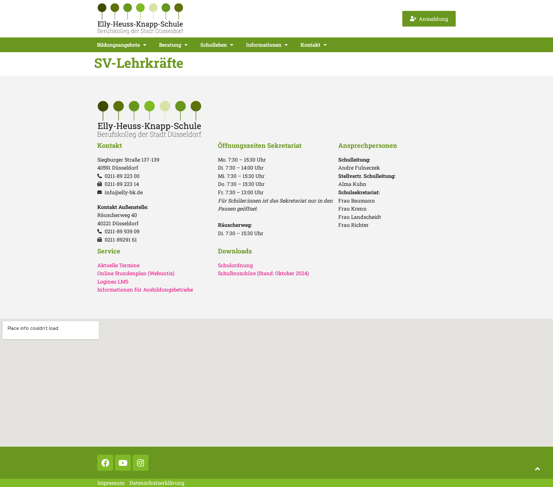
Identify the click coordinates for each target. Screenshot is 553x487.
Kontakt (310, 44)
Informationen (263, 44)
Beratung (170, 44)
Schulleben (213, 44)
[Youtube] (123, 463)
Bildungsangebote (118, 44)
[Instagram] (140, 463)
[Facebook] (105, 463)
